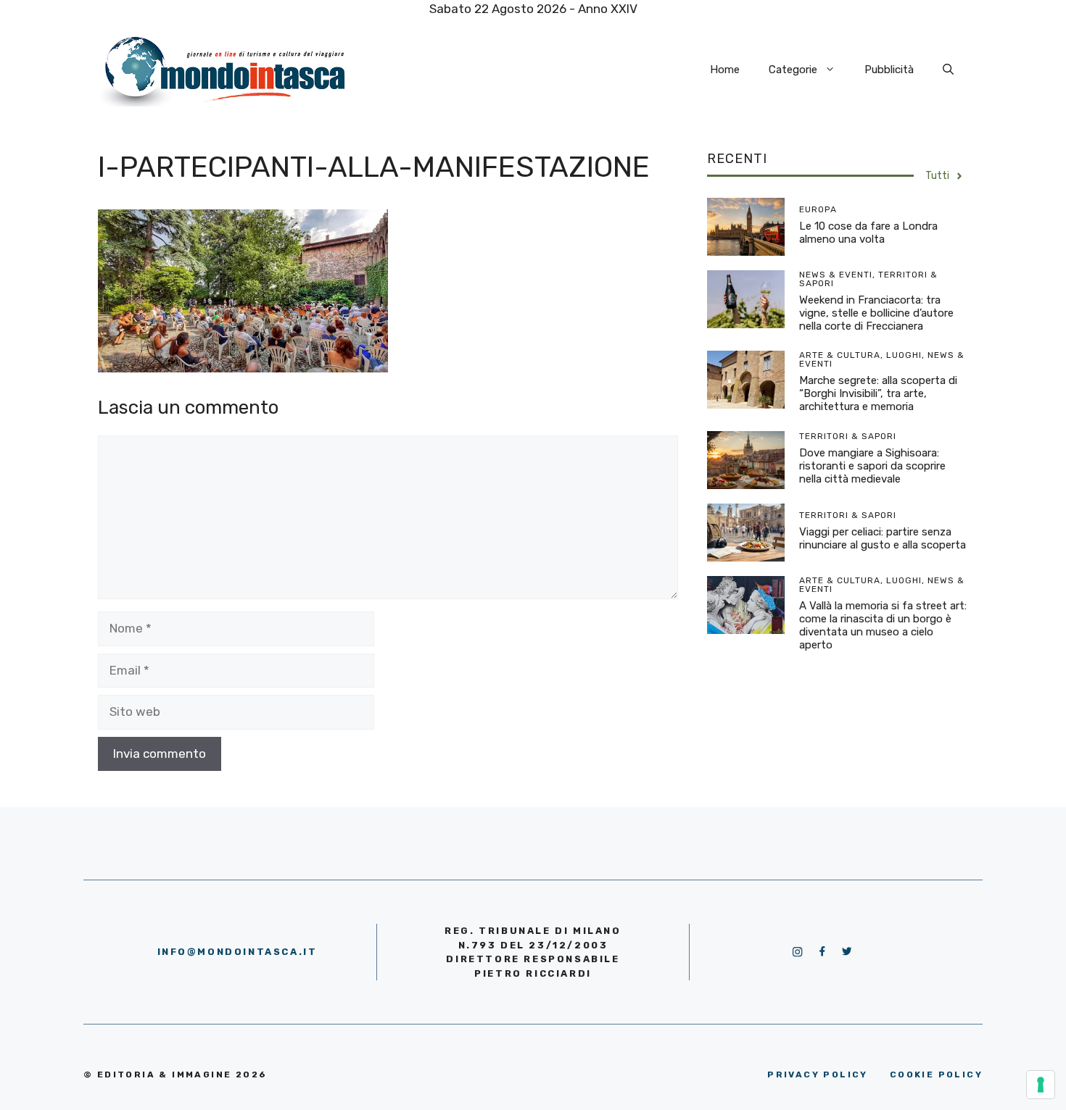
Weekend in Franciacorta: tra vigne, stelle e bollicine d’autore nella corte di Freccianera (876, 313)
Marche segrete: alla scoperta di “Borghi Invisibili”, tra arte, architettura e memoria (878, 393)
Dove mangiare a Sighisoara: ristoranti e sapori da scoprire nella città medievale (872, 465)
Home (725, 69)
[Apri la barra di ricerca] (948, 69)
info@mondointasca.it (237, 951)
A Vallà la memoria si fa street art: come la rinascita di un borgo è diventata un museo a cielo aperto (883, 625)
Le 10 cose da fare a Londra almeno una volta (868, 233)
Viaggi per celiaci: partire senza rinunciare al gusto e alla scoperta (882, 538)
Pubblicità (889, 69)
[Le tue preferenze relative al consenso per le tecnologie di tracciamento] (1040, 1084)
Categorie (793, 69)
